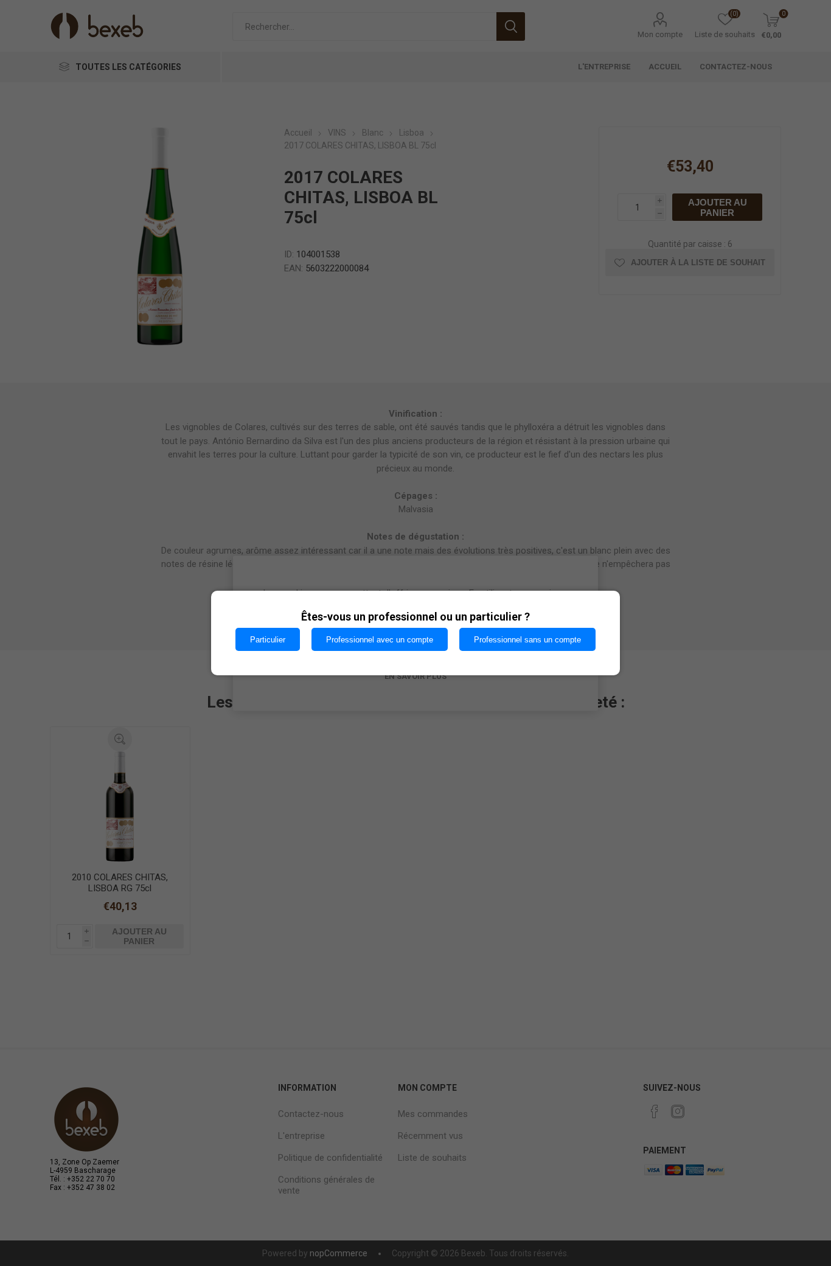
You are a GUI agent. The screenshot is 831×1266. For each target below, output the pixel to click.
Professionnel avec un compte (379, 639)
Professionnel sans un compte (527, 639)
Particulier (267, 639)
